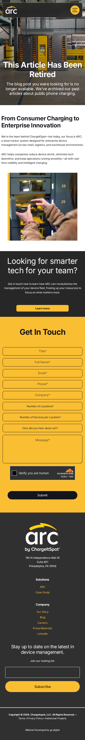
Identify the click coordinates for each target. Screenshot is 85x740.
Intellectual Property (55, 718)
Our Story (43, 611)
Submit (42, 495)
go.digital (55, 730)
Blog (42, 617)
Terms (22, 718)
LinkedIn (42, 633)
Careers (42, 622)
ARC (42, 586)
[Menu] (75, 10)
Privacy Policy (35, 718)
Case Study (43, 592)
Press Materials (42, 628)
